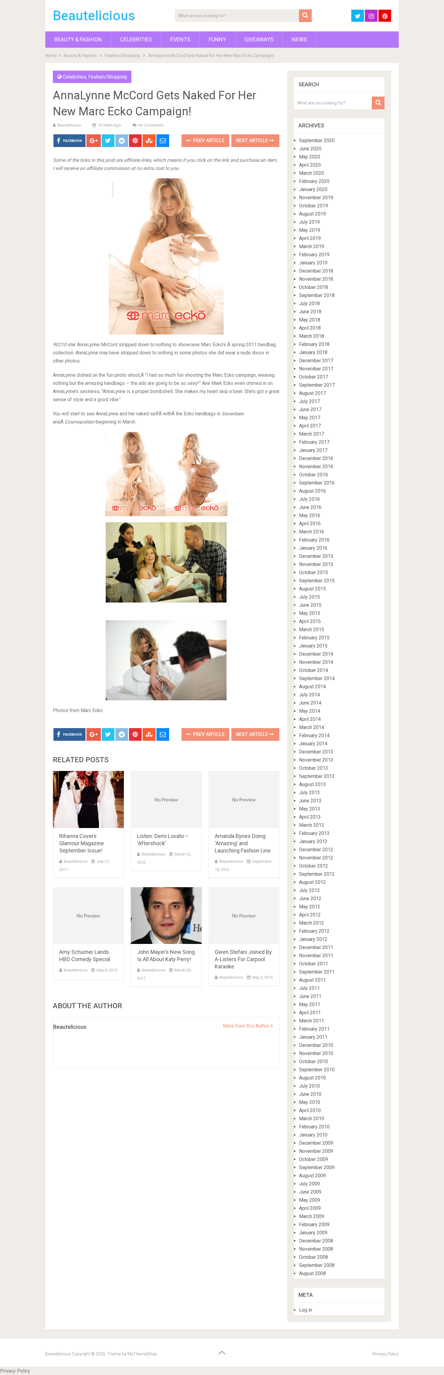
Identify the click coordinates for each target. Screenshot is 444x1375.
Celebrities (136, 39)
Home (51, 55)
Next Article (252, 140)
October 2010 (313, 1061)
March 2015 (311, 629)
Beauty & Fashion (78, 39)
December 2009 (316, 1143)
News (299, 39)
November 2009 (316, 1151)
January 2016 (313, 548)
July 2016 (309, 499)
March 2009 (311, 1216)
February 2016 (314, 540)
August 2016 (312, 491)
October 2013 (313, 768)
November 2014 (316, 662)
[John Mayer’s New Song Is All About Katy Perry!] (166, 915)
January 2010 (313, 1135)
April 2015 (310, 621)
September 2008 (317, 1265)
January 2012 (313, 939)
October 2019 (313, 206)
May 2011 (309, 1004)
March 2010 (311, 1118)
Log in (305, 1310)
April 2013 (310, 817)
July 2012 (309, 890)
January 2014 (313, 744)
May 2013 (309, 809)
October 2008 (313, 1257)
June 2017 (310, 409)
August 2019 (312, 214)
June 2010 (310, 1094)
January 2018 (313, 352)
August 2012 (312, 882)
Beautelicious (94, 15)
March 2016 (311, 532)
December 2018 (316, 271)
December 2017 (316, 360)
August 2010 (312, 1078)
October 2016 (313, 475)
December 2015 (316, 556)
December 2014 (316, 654)
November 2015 (316, 564)
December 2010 (316, 1045)
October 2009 (313, 1159)
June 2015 (310, 605)
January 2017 (313, 450)
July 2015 (309, 597)
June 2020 (310, 149)
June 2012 (310, 898)
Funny (217, 39)
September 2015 (317, 581)
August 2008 (312, 1273)
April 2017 (310, 426)
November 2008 (316, 1249)
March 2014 (311, 727)
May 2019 (309, 230)
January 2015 (313, 646)
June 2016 (310, 507)
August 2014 (312, 686)
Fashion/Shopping (122, 55)
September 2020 (317, 140)
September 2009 (317, 1167)
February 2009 (314, 1224)
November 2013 (316, 760)
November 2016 (316, 466)
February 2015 (314, 638)
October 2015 (313, 572)
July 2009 (309, 1184)
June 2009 (310, 1192)
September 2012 (317, 874)
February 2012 (314, 931)
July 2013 (309, 792)
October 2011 (313, 964)
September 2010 (317, 1070)
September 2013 (317, 776)
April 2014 (310, 719)
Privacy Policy (386, 1353)
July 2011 (309, 988)
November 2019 (316, 197)
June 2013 (310, 801)
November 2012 (316, 858)
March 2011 (311, 1021)
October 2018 (313, 287)
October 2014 (313, 670)
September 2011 (317, 972)
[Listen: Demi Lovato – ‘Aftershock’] (166, 799)
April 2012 (310, 915)
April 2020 (310, 165)
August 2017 (312, 393)
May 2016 (309, 515)
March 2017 (311, 434)
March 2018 (311, 336)
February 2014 (314, 735)
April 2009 (310, 1208)
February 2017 (314, 442)
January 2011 (313, 1037)
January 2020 (313, 189)
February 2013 (314, 833)
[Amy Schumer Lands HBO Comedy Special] (88, 915)
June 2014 (310, 703)
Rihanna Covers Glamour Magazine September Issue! (81, 843)
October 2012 (313, 866)
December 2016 (316, 458)
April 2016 (310, 523)
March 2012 (311, 923)
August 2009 (312, 1175)
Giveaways (258, 39)
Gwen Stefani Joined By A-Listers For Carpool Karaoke (243, 959)
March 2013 (311, 825)
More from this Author (246, 1026)
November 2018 (316, 279)
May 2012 (309, 907)
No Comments (150, 125)
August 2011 (312, 980)
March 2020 (311, 173)
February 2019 (314, 254)
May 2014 (309, 711)
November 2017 (316, 369)
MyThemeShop (142, 1353)
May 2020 (309, 157)
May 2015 (309, 613)
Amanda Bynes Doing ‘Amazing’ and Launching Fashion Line (243, 843)
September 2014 (317, 678)
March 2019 (311, 246)
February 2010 (314, 1127)
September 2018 (317, 295)
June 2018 (310, 312)
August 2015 (312, 589)
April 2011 (310, 1012)
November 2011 (316, 955)
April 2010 (310, 1110)
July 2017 (309, 401)
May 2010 (309, 1102)
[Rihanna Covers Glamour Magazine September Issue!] (88, 799)
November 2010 (316, 1053)
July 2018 (309, 303)
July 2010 (309, 1086)
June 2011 (310, 996)
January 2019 (313, 263)
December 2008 (316, 1241)
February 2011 (314, 1029)
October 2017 (313, 377)
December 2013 (316, 752)
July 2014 (309, 695)
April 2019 (310, 238)
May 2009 (309, 1200)
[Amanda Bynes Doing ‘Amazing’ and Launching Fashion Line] (243, 799)
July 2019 (309, 222)
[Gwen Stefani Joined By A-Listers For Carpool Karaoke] (243, 915)
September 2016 (317, 483)
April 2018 (310, 328)
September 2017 (317, 385)
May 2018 (309, 320)
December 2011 (316, 947)
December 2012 (316, 849)
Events (180, 39)
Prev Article (208, 140)
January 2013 (313, 841)
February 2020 (314, 181)
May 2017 (309, 417)
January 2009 (313, 1233)
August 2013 (312, 784)
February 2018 (314, 344)
